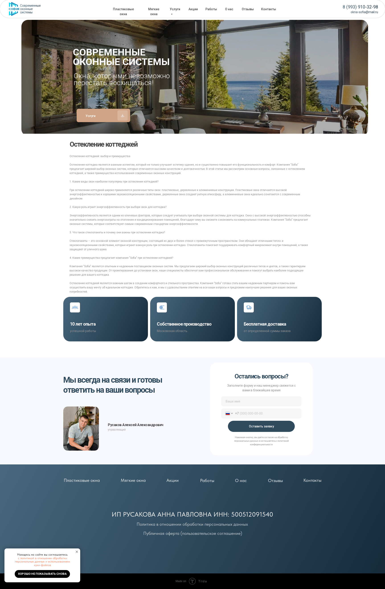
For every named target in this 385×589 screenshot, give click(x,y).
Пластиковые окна (82, 480)
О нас (229, 9)
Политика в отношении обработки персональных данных (192, 524)
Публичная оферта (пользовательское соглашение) (192, 533)
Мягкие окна (133, 480)
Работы (211, 9)
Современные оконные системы (30, 9)
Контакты (268, 9)
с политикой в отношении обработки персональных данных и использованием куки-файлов (42, 561)
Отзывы (248, 9)
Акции (193, 9)
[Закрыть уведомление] (77, 552)
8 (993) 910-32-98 (360, 7)
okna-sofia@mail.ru (364, 12)
